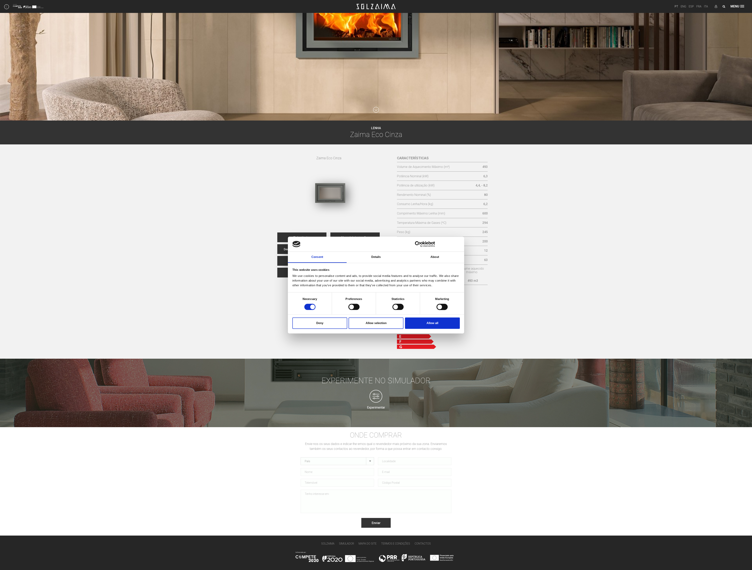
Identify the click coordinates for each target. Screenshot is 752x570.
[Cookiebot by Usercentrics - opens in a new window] (418, 244)
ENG (683, 6)
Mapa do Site (368, 543)
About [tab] (434, 257)
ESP (691, 6)
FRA (698, 6)
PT (676, 6)
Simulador (346, 543)
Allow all (432, 323)
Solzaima (327, 543)
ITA (706, 6)
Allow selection (376, 323)
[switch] (354, 307)
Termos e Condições (395, 543)
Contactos (423, 543)
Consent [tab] (317, 257)
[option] (328, 184)
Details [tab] (376, 257)
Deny (319, 323)
